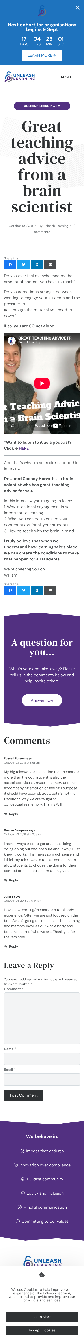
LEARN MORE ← (42, 55)
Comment (14, 989)
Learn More (42, 1316)
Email (10, 1069)
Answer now (42, 700)
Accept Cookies (42, 1330)
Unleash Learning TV (42, 106)
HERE (24, 448)
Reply (13, 814)
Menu (66, 77)
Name (10, 1049)
